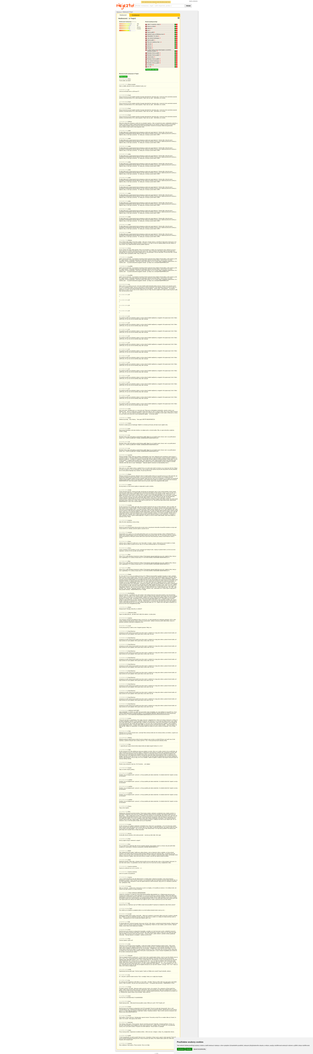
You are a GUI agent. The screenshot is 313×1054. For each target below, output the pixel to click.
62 (129, 28)
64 (130, 30)
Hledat (188, 6)
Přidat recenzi (123, 76)
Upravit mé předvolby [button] (200, 1049)
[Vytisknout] (179, 18)
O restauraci (135, 15)
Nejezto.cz (119, 12)
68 (130, 23)
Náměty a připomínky (193, 1)
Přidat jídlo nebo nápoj (152, 69)
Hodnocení (123, 15)
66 (130, 25)
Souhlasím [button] (181, 1049)
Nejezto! (125, 5)
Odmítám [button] (188, 1049)
